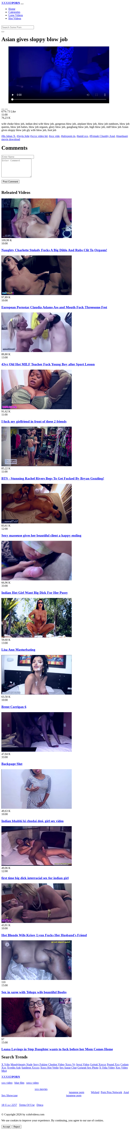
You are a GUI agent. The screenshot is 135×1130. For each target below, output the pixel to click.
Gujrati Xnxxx (98, 1064)
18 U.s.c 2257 (9, 1104)
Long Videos (15, 15)
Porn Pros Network (111, 1092)
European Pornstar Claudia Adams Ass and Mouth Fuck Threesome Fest (54, 307)
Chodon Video (56, 1064)
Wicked (95, 1092)
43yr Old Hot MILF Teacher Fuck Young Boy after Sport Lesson (48, 364)
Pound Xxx (113, 1064)
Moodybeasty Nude (22, 1064)
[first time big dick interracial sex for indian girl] (36, 864)
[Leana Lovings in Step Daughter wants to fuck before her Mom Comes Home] (36, 1036)
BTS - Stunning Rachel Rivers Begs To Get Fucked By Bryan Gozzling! (52, 478)
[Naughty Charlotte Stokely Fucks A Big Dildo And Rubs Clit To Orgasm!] (36, 237)
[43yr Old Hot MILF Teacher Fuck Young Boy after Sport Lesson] (36, 351)
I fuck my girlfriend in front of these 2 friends (33, 421)
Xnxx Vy (70, 1064)
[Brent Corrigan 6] (36, 693)
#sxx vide (54, 136)
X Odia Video (107, 1067)
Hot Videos (14, 18)
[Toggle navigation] (22, 3)
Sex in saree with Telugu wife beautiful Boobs (33, 992)
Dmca (40, 1104)
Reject (17, 1126)
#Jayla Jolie (23, 136)
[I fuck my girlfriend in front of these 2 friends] (36, 408)
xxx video (6, 1082)
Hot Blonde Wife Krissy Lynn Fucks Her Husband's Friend (44, 935)
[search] (2, 31)
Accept (6, 1126)
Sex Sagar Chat (68, 1067)
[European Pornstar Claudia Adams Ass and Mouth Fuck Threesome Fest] (36, 294)
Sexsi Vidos (82, 1064)
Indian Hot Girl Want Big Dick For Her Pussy (34, 592)
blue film (19, 1082)
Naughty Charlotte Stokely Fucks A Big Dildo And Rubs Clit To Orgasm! (54, 250)
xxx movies (41, 1089)
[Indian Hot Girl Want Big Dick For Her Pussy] (36, 579)
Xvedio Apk (14, 1067)
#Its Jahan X (8, 136)
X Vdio (5, 1064)
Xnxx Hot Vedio (49, 1067)
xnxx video (32, 1082)
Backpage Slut (11, 764)
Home (11, 8)
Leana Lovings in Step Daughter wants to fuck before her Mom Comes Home (57, 1049)
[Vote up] (2, 109)
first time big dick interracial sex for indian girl (35, 878)
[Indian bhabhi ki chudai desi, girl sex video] (36, 807)
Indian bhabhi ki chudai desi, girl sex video (32, 821)
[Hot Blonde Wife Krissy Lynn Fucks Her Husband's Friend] (36, 921)
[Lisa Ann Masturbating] (36, 636)
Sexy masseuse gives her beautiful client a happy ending (41, 535)
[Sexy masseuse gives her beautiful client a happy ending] (36, 522)
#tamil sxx (82, 136)
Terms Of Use (27, 1104)
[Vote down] (6, 109)
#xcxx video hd (38, 136)
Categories (14, 12)
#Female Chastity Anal (102, 136)
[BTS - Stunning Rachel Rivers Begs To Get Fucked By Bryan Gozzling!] (36, 465)
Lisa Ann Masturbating (18, 649)
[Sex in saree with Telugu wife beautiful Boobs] (36, 978)
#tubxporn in (68, 136)
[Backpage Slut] (36, 750)
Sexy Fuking (40, 1064)
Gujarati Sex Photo (87, 1067)
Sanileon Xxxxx (30, 1067)
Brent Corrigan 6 (13, 707)
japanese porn (76, 1092)
